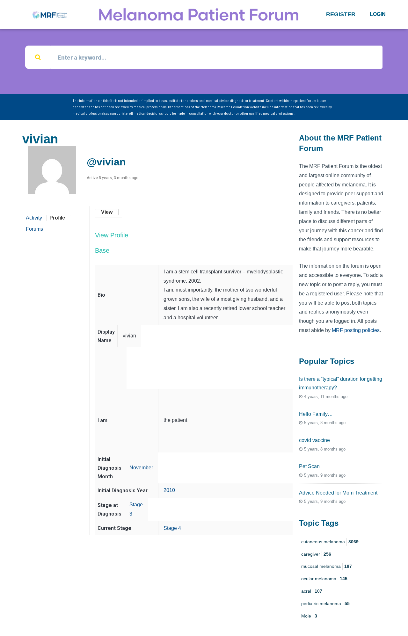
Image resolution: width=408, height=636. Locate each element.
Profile (57, 217)
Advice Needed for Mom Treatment (338, 492)
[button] (340, 14)
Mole (309, 615)
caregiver (316, 554)
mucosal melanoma (326, 566)
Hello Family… (316, 414)
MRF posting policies (356, 330)
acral (311, 591)
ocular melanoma (324, 578)
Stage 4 (172, 528)
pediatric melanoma (325, 603)
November (141, 467)
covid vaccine (314, 440)
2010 (169, 490)
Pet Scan (309, 466)
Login (378, 14)
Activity (34, 217)
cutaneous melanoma (330, 541)
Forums (34, 229)
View (107, 212)
